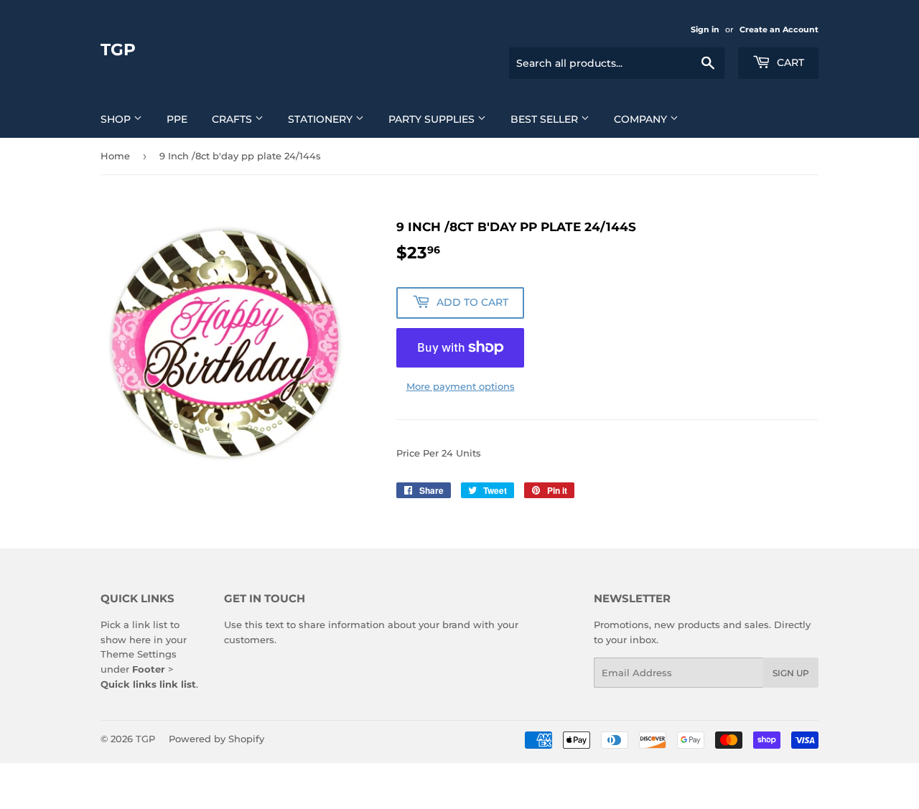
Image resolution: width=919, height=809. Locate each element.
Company (642, 119)
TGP (118, 49)
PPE (177, 119)
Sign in (705, 29)
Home (115, 156)
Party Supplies (432, 119)
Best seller (545, 119)
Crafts (233, 119)
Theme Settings (139, 654)
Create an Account (779, 29)
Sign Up (791, 673)
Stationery (321, 119)
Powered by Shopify (216, 738)
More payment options (460, 386)
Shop (117, 119)
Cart (789, 62)
